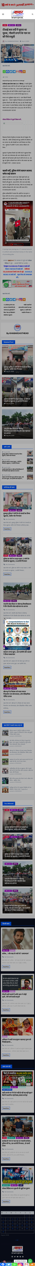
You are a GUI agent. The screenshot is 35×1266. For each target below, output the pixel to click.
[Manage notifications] (4, 1261)
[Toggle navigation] (3, 14)
